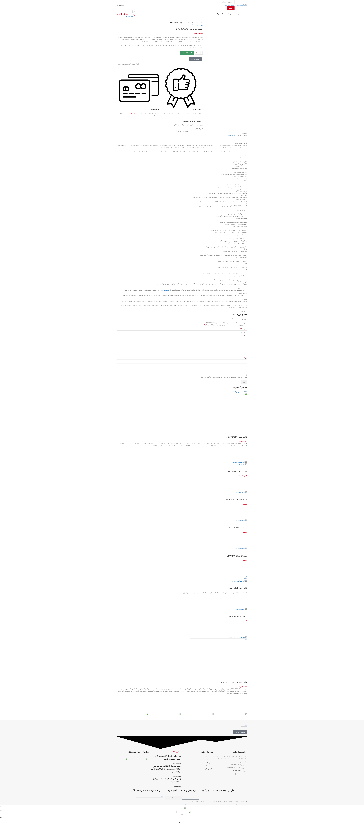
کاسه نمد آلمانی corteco (236, 588)
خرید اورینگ (210, 762)
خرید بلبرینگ (210, 759)
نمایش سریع (244, 458)
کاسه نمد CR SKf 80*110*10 (234, 682)
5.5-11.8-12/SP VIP (238, 528)
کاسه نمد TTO (209, 765)
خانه (201, 22)
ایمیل (245, 366)
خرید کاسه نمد (209, 756)
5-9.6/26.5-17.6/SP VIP (236, 499)
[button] (244, 453)
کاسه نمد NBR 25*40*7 (236, 471)
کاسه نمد (186, 125)
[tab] (185, 131)
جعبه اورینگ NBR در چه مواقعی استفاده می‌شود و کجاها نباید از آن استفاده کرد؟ (166, 769)
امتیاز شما (243, 329)
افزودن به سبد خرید (187, 52)
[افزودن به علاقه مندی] (244, 449)
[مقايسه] (244, 433)
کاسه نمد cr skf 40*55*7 (236, 437)
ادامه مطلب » (177, 763)
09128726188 (231, 768)
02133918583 (129, 16)
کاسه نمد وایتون (194, 125)
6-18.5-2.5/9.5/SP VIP (237, 556)
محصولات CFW (164, 290)
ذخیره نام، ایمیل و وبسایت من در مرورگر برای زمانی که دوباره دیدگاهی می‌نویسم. (224, 377)
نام (245, 358)
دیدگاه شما (243, 335)
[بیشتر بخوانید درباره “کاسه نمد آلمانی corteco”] (244, 601)
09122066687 (237, 771)
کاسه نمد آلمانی (193, 22)
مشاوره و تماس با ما (208, 769)
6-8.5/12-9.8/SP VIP (238, 616)
